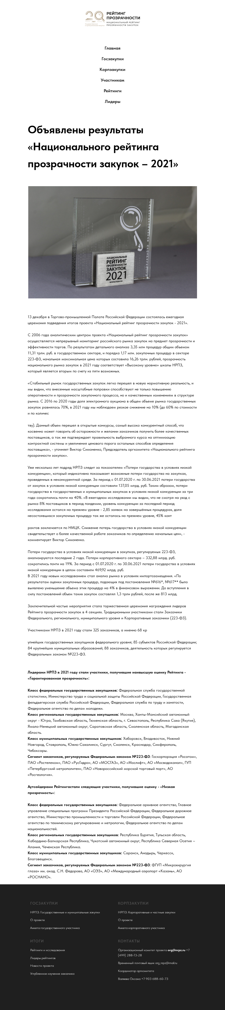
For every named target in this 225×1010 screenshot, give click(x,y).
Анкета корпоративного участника (141, 928)
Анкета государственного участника (55, 928)
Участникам (112, 80)
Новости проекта (42, 966)
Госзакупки (113, 58)
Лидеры (112, 101)
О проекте (37, 920)
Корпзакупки (112, 69)
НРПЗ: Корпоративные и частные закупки (146, 912)
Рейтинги (113, 90)
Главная (112, 48)
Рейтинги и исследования (47, 950)
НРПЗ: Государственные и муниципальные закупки (65, 912)
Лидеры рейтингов (42, 958)
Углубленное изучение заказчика (52, 974)
